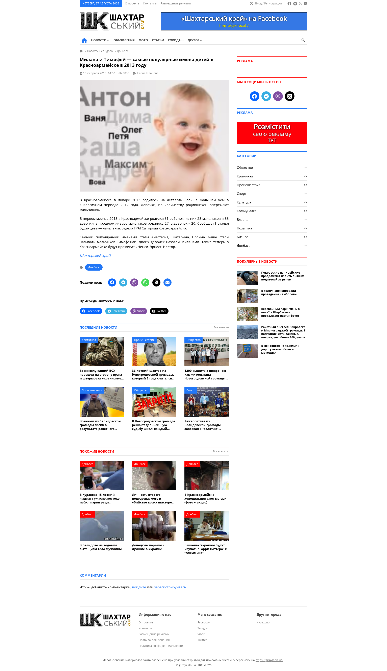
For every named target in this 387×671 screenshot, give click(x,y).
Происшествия (144, 340)
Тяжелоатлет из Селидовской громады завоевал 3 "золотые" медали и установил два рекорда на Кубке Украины (206, 425)
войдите (139, 587)
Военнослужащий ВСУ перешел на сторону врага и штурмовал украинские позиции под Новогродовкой (101, 374)
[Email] (167, 282)
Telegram (204, 628)
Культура (272, 202)
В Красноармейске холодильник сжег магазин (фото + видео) (206, 498)
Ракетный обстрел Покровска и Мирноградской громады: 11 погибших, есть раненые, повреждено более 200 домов (284, 332)
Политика (272, 228)
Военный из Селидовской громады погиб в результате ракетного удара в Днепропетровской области (101, 425)
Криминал (89, 340)
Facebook (204, 622)
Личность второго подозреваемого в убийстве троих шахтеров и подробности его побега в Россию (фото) (154, 498)
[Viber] (134, 282)
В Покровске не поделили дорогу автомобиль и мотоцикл (280, 349)
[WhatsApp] (145, 282)
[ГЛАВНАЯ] (84, 40)
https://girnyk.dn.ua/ (269, 660)
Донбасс (94, 267)
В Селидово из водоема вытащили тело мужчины (101, 547)
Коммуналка (272, 211)
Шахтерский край (95, 255)
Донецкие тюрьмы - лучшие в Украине (148, 547)
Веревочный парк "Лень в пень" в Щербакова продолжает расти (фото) (280, 312)
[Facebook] (112, 282)
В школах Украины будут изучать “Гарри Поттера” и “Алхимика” (205, 549)
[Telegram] (123, 282)
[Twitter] (156, 282)
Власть (272, 219)
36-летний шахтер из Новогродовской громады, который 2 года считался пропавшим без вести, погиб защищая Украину (153, 374)
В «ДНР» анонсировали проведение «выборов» (279, 292)
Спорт (190, 390)
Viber (201, 634)
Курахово (263, 622)
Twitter (202, 640)
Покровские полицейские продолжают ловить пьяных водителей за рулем (282, 276)
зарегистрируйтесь (170, 587)
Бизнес (272, 237)
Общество (193, 340)
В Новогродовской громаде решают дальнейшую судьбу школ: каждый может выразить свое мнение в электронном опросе (153, 425)
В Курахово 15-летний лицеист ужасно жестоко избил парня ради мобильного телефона (100, 498)
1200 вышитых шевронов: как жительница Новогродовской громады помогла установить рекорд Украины (205, 374)
